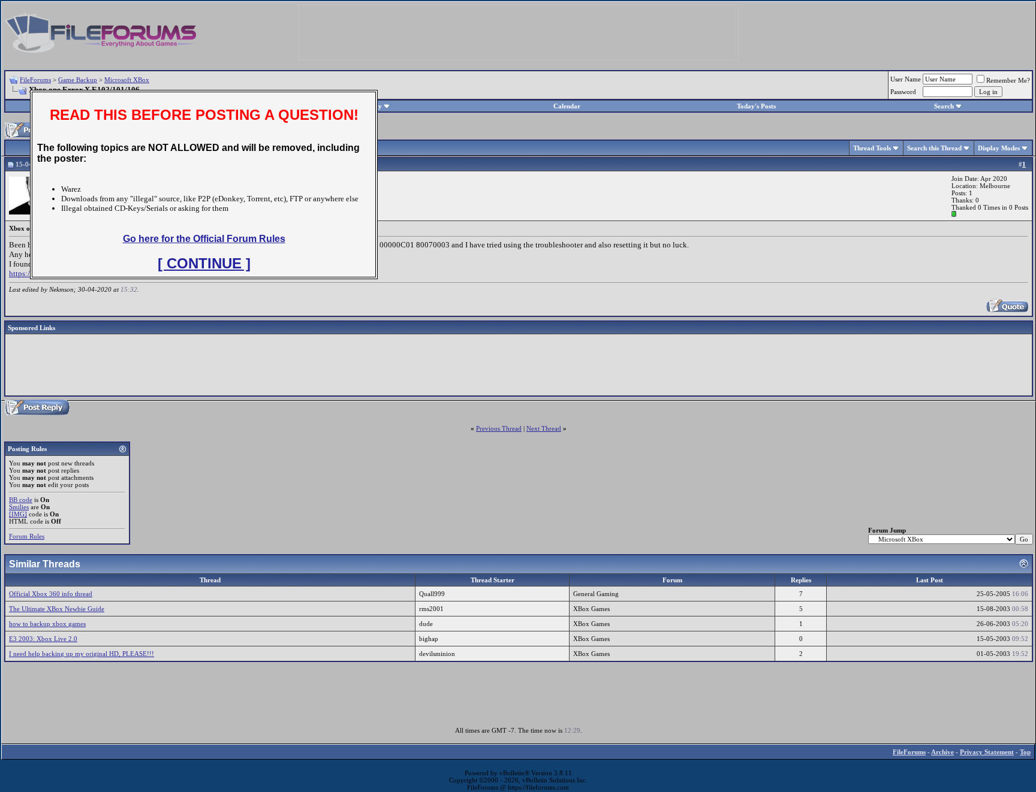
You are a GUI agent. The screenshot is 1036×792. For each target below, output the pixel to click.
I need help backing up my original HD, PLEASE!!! (81, 653)
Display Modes (999, 148)
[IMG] (18, 514)
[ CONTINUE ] (204, 263)
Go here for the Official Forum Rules (204, 239)
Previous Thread (499, 428)
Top (1025, 751)
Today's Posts (756, 106)
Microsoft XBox (126, 79)
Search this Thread (934, 148)
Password (903, 91)
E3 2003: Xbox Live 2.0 (43, 638)
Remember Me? (1008, 80)
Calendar (566, 106)
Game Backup (77, 79)
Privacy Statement (987, 751)
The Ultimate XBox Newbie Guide (56, 608)
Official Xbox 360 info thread (50, 593)
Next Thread (543, 428)
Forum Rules (26, 536)
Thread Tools (872, 148)
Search (944, 106)
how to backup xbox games (47, 623)
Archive (942, 751)
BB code (20, 499)
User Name (905, 79)
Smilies (19, 506)
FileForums (35, 79)
